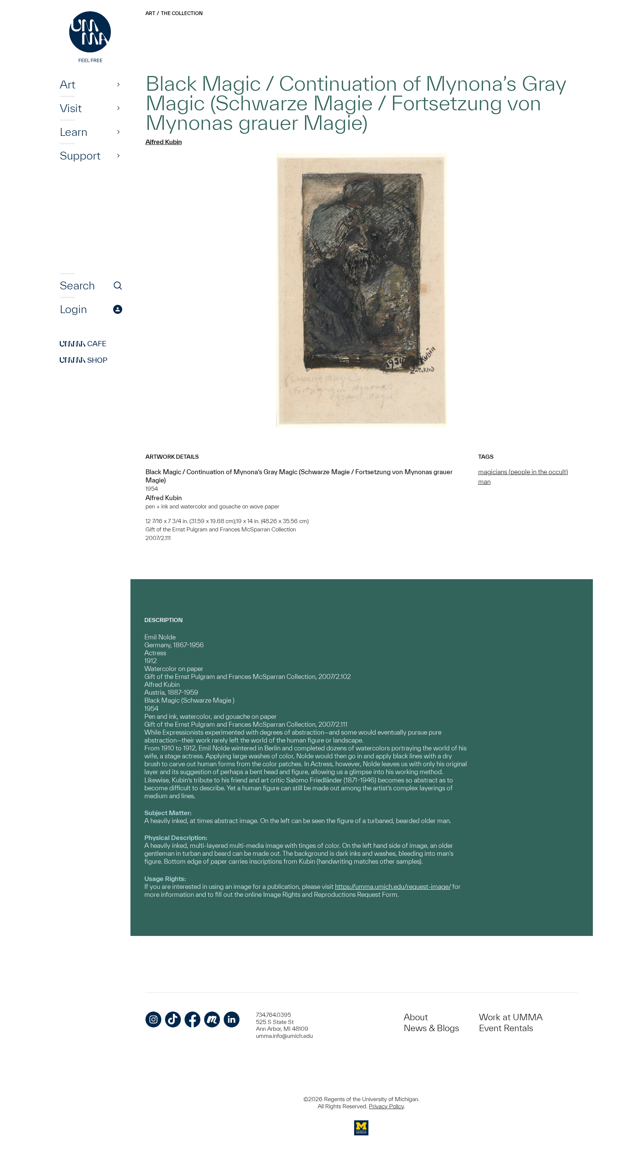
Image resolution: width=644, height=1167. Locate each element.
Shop (84, 360)
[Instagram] (153, 1019)
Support (80, 155)
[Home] (91, 37)
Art (67, 84)
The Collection (182, 13)
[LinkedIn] (231, 1019)
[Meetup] (212, 1019)
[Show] (118, 84)
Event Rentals (506, 1028)
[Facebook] (192, 1019)
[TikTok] (173, 1019)
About (416, 1017)
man (484, 481)
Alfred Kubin (163, 141)
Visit (71, 108)
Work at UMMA (510, 1017)
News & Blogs (431, 1028)
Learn (73, 131)
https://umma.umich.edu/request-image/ (393, 886)
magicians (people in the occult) (523, 471)
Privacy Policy (386, 1106)
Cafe (83, 344)
